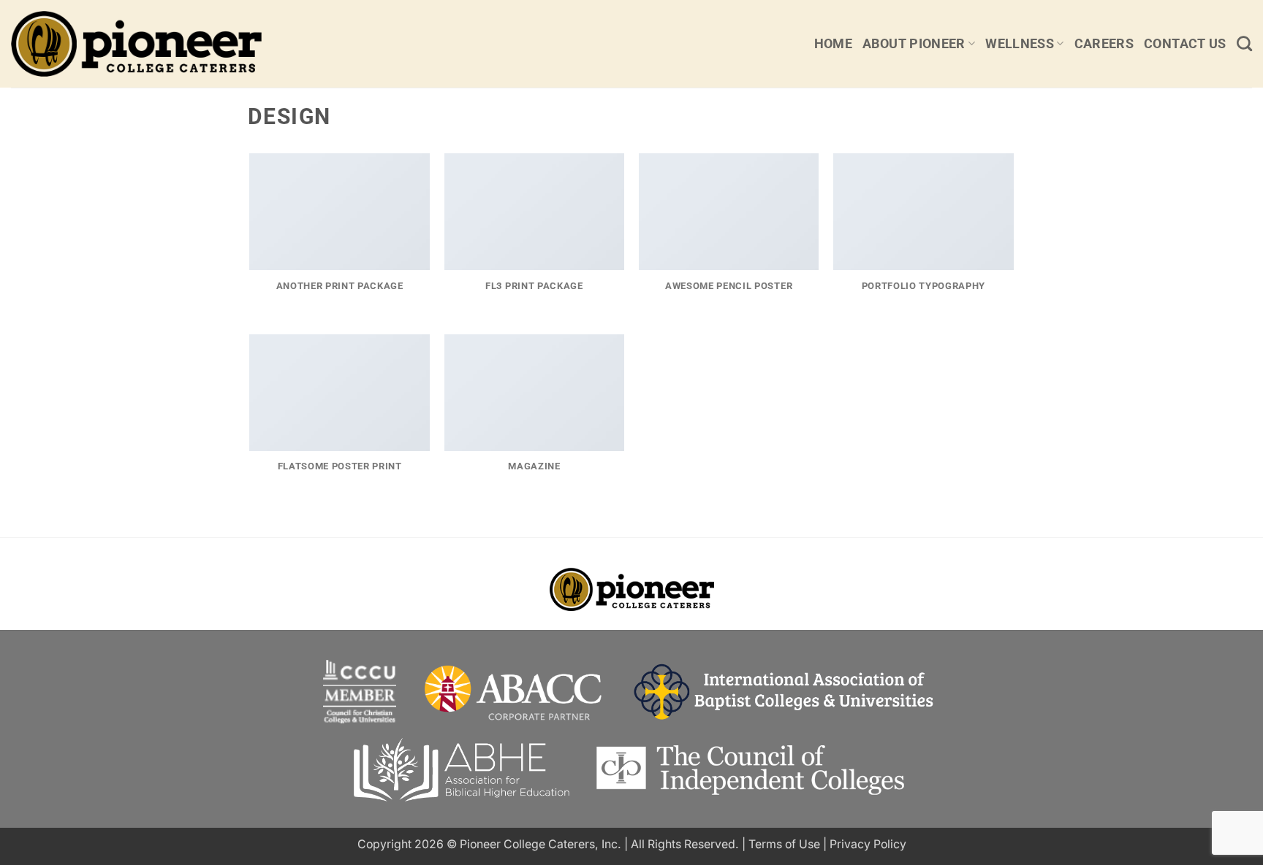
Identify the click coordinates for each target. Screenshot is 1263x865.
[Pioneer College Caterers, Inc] (169, 44)
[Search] (1244, 43)
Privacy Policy (868, 844)
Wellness (1019, 43)
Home (833, 43)
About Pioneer (914, 43)
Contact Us (1185, 43)
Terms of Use (784, 844)
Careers (1104, 43)
